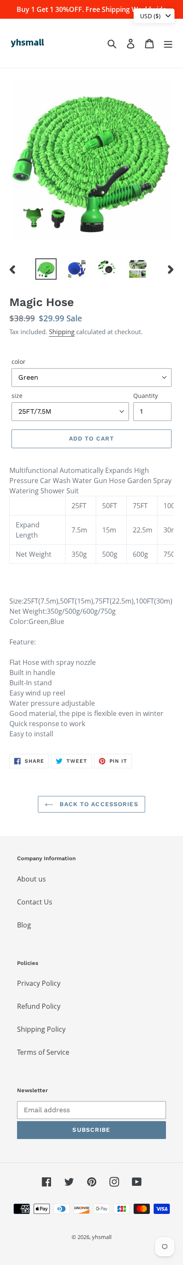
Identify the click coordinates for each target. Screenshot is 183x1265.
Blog (24, 925)
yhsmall (102, 1237)
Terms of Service (43, 1052)
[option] (46, 269)
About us (31, 879)
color (18, 362)
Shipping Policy (41, 1029)
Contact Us (34, 902)
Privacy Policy (38, 983)
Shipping (61, 331)
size (17, 396)
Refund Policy (38, 1006)
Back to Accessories (97, 804)
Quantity (145, 396)
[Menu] (168, 43)
